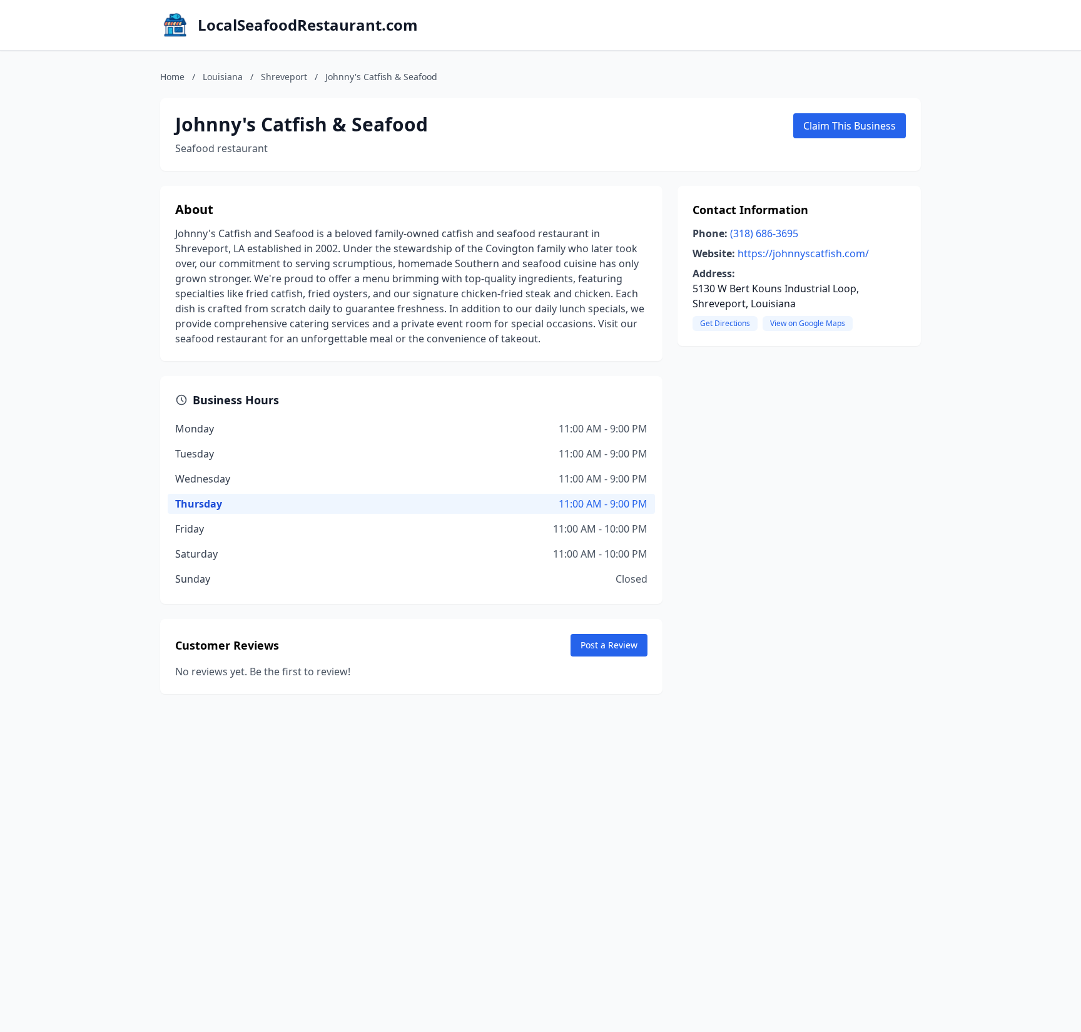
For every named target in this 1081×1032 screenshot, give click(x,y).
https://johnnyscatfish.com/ (803, 253)
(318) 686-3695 (764, 233)
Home (172, 77)
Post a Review (609, 645)
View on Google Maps (807, 323)
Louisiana (223, 77)
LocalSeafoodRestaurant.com (308, 25)
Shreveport (284, 77)
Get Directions (725, 323)
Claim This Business (849, 126)
